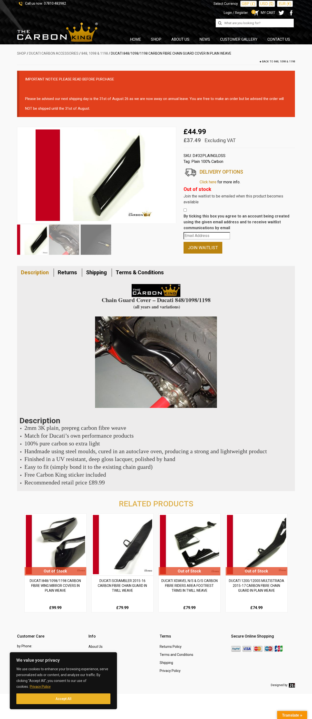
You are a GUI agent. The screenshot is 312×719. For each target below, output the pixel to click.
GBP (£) (248, 3)
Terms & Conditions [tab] (140, 272)
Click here (208, 182)
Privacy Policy (40, 687)
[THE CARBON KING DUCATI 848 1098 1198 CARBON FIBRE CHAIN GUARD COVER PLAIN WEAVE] (96, 174)
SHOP (21, 53)
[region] (63, 680)
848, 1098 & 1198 (94, 53)
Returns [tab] (67, 272)
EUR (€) (285, 3)
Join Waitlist (203, 247)
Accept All (63, 699)
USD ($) (266, 3)
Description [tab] (35, 272)
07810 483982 (55, 3)
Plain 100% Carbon (207, 161)
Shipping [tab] (96, 272)
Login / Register (236, 13)
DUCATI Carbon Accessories (53, 53)
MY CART (264, 13)
